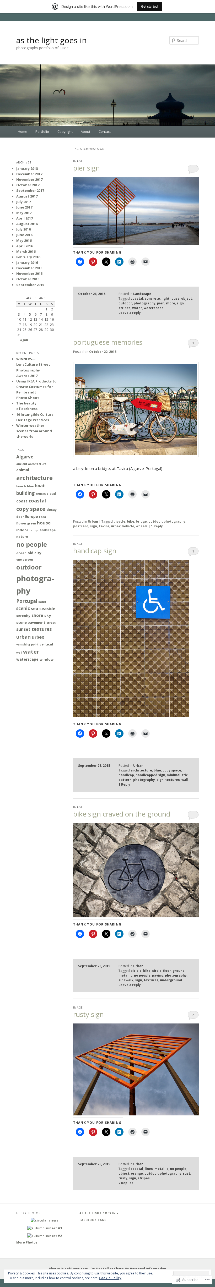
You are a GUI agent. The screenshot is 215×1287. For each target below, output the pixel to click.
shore (170, 303)
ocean (21, 553)
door (20, 516)
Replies (126, 1183)
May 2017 (23, 212)
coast (22, 500)
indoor (22, 530)
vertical (46, 644)
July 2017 (23, 201)
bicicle (136, 970)
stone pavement (30, 622)
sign (180, 303)
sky (47, 615)
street (51, 623)
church (41, 494)
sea (34, 608)
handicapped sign (150, 775)
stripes (125, 308)
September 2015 (30, 284)
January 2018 (27, 168)
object (186, 298)
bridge (141, 521)
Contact (105, 131)
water (137, 308)
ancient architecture (31, 464)
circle (157, 970)
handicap (126, 775)
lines (149, 1168)
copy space (172, 770)
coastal (137, 298)
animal (22, 469)
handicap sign (94, 550)
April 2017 (24, 218)
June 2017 (24, 207)
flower (21, 523)
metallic (125, 975)
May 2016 (23, 240)
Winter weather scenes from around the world (34, 431)
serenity (23, 616)
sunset (23, 629)
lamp (33, 530)
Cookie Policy (110, 1278)
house (44, 523)
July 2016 (23, 229)
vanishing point (27, 644)
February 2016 (28, 257)
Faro (42, 517)
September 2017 (30, 190)
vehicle (128, 526)
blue (157, 770)
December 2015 (29, 268)
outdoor (125, 303)
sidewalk (126, 980)
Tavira (104, 526)
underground (171, 980)
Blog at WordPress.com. (69, 1269)
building (25, 493)
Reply (157, 526)
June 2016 (24, 234)
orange (137, 1173)
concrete (152, 298)
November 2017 (29, 179)
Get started (149, 6)
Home (22, 131)
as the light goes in (51, 40)
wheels (142, 526)
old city (34, 552)
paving (157, 975)
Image (78, 161)
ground (179, 970)
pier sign (86, 168)
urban (23, 636)
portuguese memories (107, 342)
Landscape (142, 294)
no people (142, 975)
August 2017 (26, 196)
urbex (116, 526)
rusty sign (88, 1014)
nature (22, 536)
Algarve (24, 457)
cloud (51, 493)
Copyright (65, 131)
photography (144, 303)
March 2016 (25, 251)
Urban (93, 521)
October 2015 (27, 279)
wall (184, 779)
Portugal (26, 601)
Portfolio (42, 131)
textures (172, 779)
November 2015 (29, 273)
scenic (23, 608)
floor (167, 970)
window (46, 659)
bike (130, 521)
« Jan (24, 340)
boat (40, 486)
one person (24, 559)
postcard (80, 526)
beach (21, 486)
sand (42, 602)
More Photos (26, 1242)
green (31, 523)
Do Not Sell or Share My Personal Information (128, 1269)
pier (160, 303)
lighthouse (171, 298)
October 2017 (27, 185)
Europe (31, 516)
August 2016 (26, 223)
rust (186, 1173)
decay (51, 509)
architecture (141, 770)
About (85, 131)
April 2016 (24, 246)
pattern (125, 779)
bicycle (119, 521)
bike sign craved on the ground (121, 814)
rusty (123, 1178)
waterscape (154, 308)
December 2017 (29, 174)
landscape (47, 530)
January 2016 (27, 262)
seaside (47, 608)
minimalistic (177, 775)
